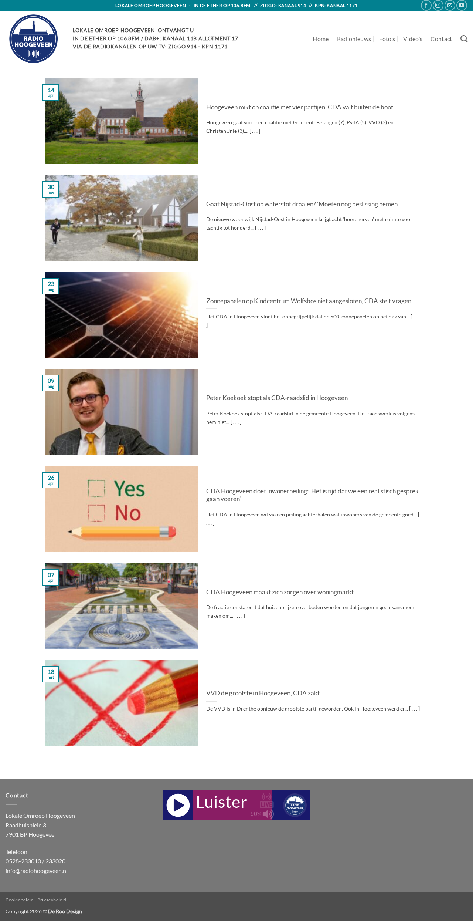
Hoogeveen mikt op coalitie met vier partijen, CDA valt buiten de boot (299, 107)
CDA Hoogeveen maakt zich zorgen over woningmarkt (280, 592)
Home (321, 38)
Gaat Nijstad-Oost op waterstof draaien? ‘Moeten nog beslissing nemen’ (302, 204)
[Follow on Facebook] (426, 5)
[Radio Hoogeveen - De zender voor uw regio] (34, 39)
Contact (441, 38)
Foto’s (387, 38)
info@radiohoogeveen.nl (37, 870)
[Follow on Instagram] (438, 5)
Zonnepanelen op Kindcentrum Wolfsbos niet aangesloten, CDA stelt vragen (308, 301)
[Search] (463, 39)
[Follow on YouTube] (461, 5)
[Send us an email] (450, 5)
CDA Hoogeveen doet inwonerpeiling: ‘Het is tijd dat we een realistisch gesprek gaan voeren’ (312, 495)
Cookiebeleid (20, 900)
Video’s (412, 38)
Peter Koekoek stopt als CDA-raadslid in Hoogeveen (277, 398)
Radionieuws (354, 38)
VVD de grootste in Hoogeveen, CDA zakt (263, 693)
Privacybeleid (52, 900)
